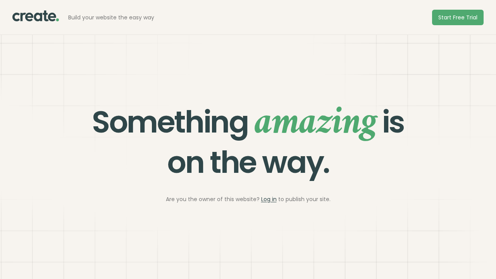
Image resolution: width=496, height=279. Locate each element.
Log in (269, 199)
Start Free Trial (457, 17)
